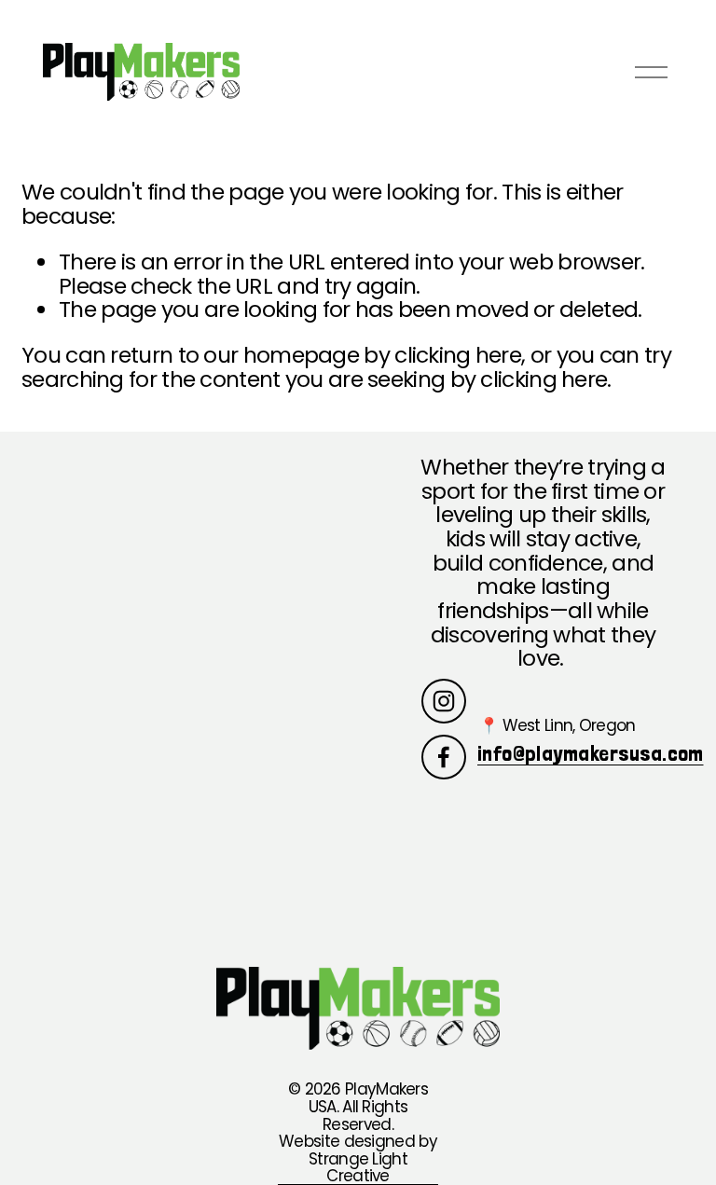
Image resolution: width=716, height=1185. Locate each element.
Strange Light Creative (358, 1168)
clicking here (457, 354)
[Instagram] (443, 701)
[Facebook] (443, 757)
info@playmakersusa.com (590, 753)
